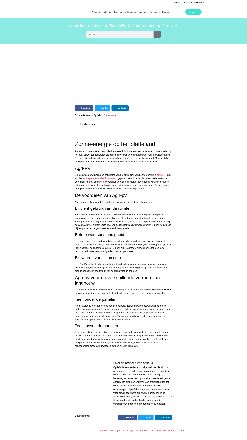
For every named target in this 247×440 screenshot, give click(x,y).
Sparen (165, 12)
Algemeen (96, 12)
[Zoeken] (157, 34)
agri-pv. (160, 175)
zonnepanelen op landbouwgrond (100, 178)
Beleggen (107, 12)
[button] (84, 108)
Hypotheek (143, 12)
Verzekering (155, 12)
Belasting (117, 12)
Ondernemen (130, 12)
